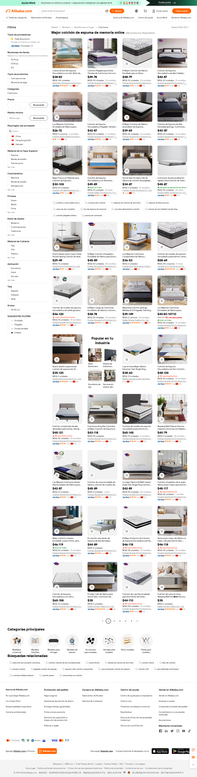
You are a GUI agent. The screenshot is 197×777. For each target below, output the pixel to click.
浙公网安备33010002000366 (145, 773)
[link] (193, 749)
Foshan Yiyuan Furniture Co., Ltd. (137, 190)
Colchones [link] (103, 27)
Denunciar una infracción (132, 725)
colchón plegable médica (66, 215)
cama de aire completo (65, 209)
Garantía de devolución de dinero (59, 701)
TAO (121, 764)
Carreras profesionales (16, 712)
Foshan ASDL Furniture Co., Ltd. (102, 192)
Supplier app (107, 751)
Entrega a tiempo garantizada (57, 706)
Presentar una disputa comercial (135, 706)
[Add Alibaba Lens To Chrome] (47, 751)
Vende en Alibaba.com (169, 695)
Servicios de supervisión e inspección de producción (55, 718)
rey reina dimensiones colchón (127, 209)
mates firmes (94, 663)
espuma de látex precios (159, 203)
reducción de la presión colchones (26, 663)
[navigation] (27, 324)
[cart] (146, 11)
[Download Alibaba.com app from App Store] (160, 751)
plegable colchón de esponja (45, 669)
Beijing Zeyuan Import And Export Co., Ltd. (137, 379)
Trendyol (129, 764)
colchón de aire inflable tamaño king (162, 209)
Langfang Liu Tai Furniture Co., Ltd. (172, 266)
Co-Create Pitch (13, 701)
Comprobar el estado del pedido (173, 706)
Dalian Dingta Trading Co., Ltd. (135, 320)
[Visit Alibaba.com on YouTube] (183, 731)
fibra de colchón (168, 663)
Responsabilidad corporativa (18, 706)
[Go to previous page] (102, 621)
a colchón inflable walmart (23, 675)
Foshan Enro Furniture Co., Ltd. (66, 266)
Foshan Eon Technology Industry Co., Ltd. (137, 266)
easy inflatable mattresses (168, 669)
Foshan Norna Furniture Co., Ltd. (66, 379)
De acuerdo (38, 105)
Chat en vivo (126, 701)
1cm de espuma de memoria (94, 209)
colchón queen (48, 675)
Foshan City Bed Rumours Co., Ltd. (67, 190)
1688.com (68, 764)
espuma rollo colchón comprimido (79, 669)
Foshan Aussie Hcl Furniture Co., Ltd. (102, 83)
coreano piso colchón (96, 203)
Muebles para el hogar (84, 27)
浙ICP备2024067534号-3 (172, 773)
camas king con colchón (72, 675)
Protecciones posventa (54, 712)
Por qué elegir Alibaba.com (18, 695)
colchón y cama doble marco (68, 203)
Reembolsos (126, 712)
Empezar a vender (167, 701)
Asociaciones (165, 720)
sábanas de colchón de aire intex (127, 203)
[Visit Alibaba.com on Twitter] (172, 731)
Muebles (66, 27)
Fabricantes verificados (92, 695)
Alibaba (54, 27)
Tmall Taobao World (84, 764)
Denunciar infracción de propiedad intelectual (136, 718)
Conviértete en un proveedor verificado (172, 713)
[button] (106, 11)
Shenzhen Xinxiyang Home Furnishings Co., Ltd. (67, 83)
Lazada (98, 764)
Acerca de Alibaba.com (17, 689)
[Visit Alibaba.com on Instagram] (178, 731)
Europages (140, 764)
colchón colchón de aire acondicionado (64, 663)
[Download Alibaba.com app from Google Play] (181, 751)
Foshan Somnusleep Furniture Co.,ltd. (67, 136)
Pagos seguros (50, 695)
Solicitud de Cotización (92, 701)
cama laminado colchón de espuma (115, 669)
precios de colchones (93, 215)
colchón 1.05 (143, 669)
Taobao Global (110, 764)
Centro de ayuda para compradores (136, 695)
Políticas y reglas (51, 725)
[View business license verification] (124, 772)
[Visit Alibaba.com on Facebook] (160, 731)
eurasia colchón (18, 669)
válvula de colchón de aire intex (120, 663)
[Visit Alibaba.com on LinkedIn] (166, 731)
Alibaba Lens (19, 751)
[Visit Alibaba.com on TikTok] (189, 731)
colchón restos (148, 663)
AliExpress (57, 764)
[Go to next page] (137, 621)
